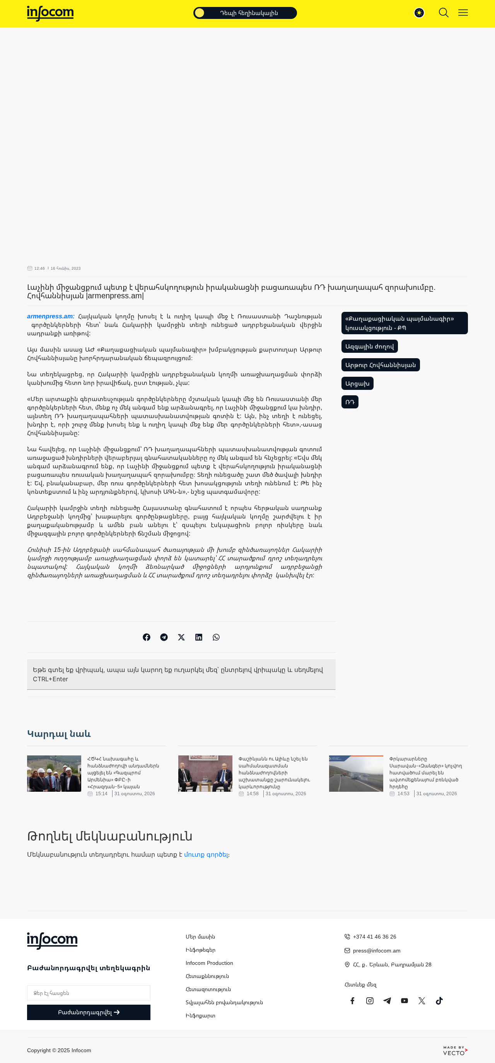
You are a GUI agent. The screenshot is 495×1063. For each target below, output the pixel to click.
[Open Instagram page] (369, 1001)
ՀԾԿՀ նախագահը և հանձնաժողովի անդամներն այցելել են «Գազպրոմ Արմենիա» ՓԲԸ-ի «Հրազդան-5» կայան (123, 772)
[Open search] (444, 12)
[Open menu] (463, 12)
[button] (146, 637)
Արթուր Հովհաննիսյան (380, 365)
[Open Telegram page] (387, 1001)
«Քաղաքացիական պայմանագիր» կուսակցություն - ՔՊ (399, 323)
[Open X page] (422, 1001)
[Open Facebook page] (352, 1001)
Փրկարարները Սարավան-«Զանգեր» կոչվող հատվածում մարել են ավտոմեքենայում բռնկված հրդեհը (425, 772)
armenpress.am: (52, 316)
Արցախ (357, 383)
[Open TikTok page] (439, 1001)
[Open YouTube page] (404, 1001)
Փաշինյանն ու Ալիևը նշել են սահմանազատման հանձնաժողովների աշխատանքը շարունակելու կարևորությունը (274, 772)
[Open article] (54, 773)
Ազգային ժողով (369, 346)
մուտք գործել (206, 854)
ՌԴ (350, 402)
